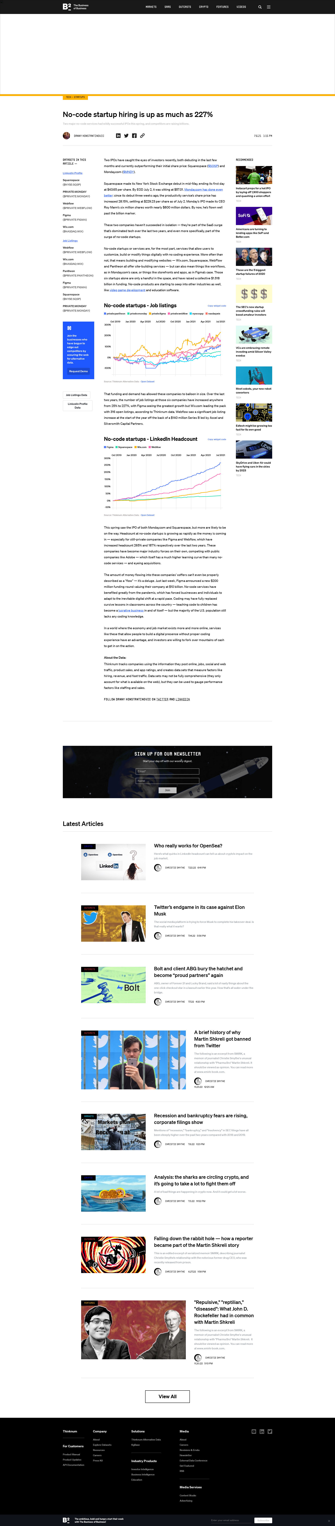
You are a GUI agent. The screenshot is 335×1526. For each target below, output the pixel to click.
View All (168, 1396)
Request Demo (78, 371)
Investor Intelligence (142, 1469)
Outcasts (185, 6)
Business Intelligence (143, 1474)
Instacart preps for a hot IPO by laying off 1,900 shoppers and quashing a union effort (253, 192)
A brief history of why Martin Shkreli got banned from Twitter (222, 1038)
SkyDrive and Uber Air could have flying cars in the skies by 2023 (253, 466)
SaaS (168, 6)
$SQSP (213, 166)
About (96, 1439)
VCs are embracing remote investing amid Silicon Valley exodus (253, 351)
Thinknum (70, 1431)
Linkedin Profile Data (78, 405)
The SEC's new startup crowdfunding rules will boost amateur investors (251, 310)
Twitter (162, 699)
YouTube (254, 1431)
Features (222, 6)
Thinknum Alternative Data (146, 1439)
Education (136, 1479)
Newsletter (186, 1455)
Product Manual (71, 1454)
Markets (151, 6)
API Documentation (73, 1464)
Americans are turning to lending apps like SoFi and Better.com (252, 232)
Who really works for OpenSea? (188, 845)
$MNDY (128, 172)
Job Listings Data (76, 395)
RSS (182, 1471)
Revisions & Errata (189, 1450)
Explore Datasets (102, 1444)
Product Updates (72, 1459)
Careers (97, 1455)
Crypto (203, 6)
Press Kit (98, 1460)
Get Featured (187, 1465)
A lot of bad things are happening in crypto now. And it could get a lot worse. (200, 1191)
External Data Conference (193, 1460)
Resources (99, 1450)
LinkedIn (183, 699)
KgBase (135, 1444)
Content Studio (188, 1495)
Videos (241, 6)
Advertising (186, 1500)
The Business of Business (75, 6)
